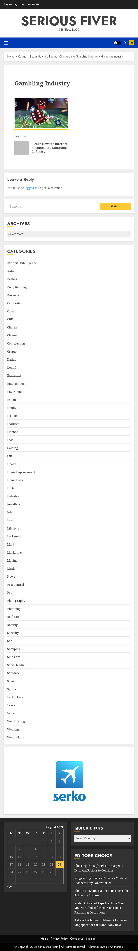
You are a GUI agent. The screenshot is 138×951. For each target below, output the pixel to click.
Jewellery (13, 504)
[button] (6, 42)
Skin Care (13, 657)
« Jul (9, 886)
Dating (11, 359)
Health (12, 464)
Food (10, 440)
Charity (12, 327)
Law (10, 520)
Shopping (13, 649)
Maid (10, 544)
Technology (15, 697)
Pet (9, 593)
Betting (12, 279)
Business (13, 295)
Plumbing (14, 609)
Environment (16, 392)
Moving (12, 560)
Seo (9, 641)
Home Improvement (21, 472)
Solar (10, 681)
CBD (10, 319)
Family (11, 408)
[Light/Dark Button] (117, 43)
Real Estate (14, 617)
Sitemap (91, 939)
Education (14, 376)
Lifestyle (13, 528)
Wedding (13, 729)
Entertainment (17, 384)
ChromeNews (96, 947)
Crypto (12, 352)
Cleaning (13, 335)
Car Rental (14, 303)
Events (11, 400)
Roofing (12, 625)
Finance (12, 432)
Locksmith (14, 536)
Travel (11, 705)
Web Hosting (16, 721)
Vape (10, 713)
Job (9, 512)
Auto (10, 271)
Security (13, 633)
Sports (11, 689)
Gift (9, 456)
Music (11, 569)
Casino (11, 311)
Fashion (12, 416)
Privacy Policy (59, 939)
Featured (13, 424)
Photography (16, 601)
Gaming (12, 448)
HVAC (11, 488)
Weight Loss (15, 737)
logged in (31, 188)
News (11, 577)
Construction (16, 343)
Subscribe (131, 42)
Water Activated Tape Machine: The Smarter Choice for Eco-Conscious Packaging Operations (99, 907)
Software (13, 673)
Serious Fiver (69, 21)
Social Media (16, 665)
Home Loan (15, 480)
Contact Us (76, 939)
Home (44, 939)
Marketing (14, 553)
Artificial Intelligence (22, 263)
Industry (13, 496)
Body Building (17, 287)
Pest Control (15, 585)
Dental (11, 368)
